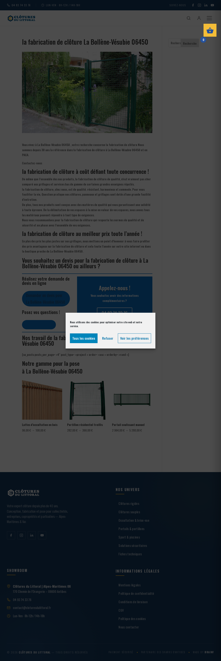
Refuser (107, 338)
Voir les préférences (134, 338)
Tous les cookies (83, 338)
